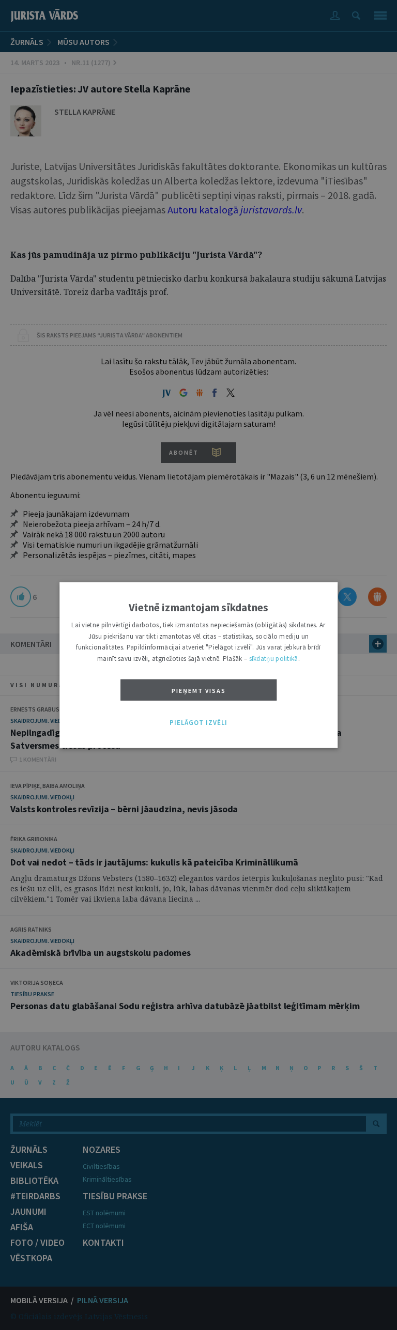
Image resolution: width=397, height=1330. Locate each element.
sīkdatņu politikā (273, 658)
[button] (198, 723)
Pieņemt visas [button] (199, 690)
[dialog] (198, 665)
